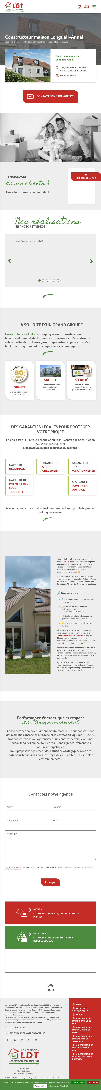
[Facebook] (7, 1039)
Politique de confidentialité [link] (58, 1086)
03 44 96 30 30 (17, 1027)
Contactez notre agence (55, 96)
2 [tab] (43, 280)
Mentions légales (21, 1078)
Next (91, 261)
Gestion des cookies (54, 1078)
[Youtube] (21, 1039)
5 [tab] (54, 280)
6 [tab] (58, 280)
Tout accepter (78, 1082)
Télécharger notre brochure (27, 1033)
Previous (9, 261)
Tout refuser (93, 1082)
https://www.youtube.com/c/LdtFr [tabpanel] (29, 241)
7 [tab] (61, 280)
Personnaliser (40, 1086)
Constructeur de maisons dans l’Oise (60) (82, 1021)
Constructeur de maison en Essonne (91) (82, 1048)
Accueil (20, 42)
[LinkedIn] (14, 1039)
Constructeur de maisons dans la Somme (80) (82, 1039)
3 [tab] (47, 280)
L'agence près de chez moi (80, 7)
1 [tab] (39, 280)
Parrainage (87, 6)
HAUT (50, 990)
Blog (78, 1004)
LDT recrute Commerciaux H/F (80, 1009)
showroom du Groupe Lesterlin (70, 635)
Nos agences (29, 42)
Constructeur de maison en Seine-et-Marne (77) (82, 1030)
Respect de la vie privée (37, 1078)
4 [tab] (50, 280)
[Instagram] (35, 1039)
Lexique (79, 1014)
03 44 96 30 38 (68, 75)
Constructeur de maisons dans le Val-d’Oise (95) (82, 1057)
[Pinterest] (28, 1039)
